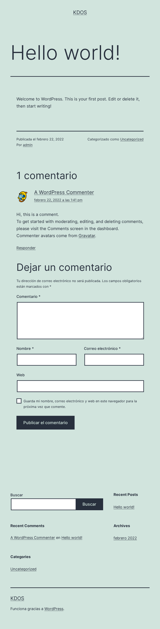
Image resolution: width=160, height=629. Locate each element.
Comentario (28, 296)
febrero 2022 (125, 538)
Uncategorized (132, 139)
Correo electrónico (102, 348)
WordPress (53, 609)
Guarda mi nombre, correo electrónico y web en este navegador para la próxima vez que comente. (80, 404)
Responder (26, 248)
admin (27, 145)
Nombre (25, 348)
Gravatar (87, 235)
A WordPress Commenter (64, 192)
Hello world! (124, 507)
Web (20, 375)
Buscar (16, 495)
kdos (80, 12)
